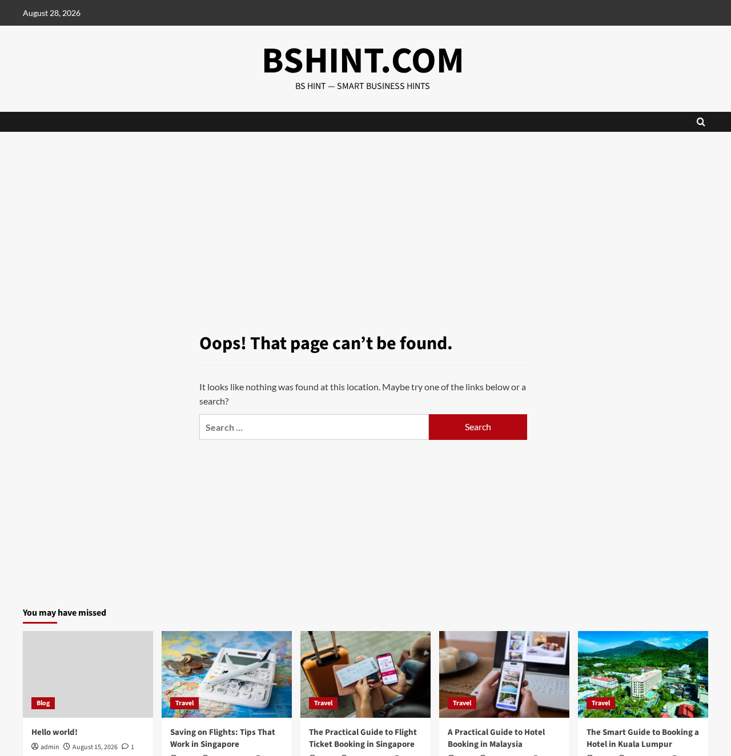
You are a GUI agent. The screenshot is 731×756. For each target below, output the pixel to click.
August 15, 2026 (95, 747)
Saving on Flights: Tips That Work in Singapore (222, 738)
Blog (43, 703)
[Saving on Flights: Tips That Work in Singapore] (227, 674)
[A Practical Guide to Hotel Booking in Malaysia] (504, 674)
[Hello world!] (88, 674)
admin (50, 747)
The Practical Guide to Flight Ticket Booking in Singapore (363, 738)
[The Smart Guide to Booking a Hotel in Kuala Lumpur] (643, 674)
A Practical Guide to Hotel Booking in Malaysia (496, 738)
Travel (184, 703)
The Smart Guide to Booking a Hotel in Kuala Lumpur (643, 738)
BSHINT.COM (363, 61)
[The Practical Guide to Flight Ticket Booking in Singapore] (365, 674)
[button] (701, 122)
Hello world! (54, 732)
